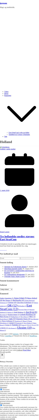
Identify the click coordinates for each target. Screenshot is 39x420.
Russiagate (19, 323)
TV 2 (34, 325)
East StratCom (16, 307)
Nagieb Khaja (4, 319)
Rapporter (7, 95)
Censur (12, 302)
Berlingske (18, 300)
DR (12, 305)
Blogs (6, 93)
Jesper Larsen (4, 232)
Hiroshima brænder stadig (13, 269)
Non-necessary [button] (5, 403)
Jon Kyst (31, 312)
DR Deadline (22, 306)
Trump (24, 325)
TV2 (29, 325)
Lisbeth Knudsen (28, 314)
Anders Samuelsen (7, 298)
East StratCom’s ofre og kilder (19, 132)
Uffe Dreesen (12, 328)
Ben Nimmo (7, 300)
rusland (12, 323)
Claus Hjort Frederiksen (25, 302)
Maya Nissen (25, 316)
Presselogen (19, 321)
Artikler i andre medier (7, 149)
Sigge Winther (28, 323)
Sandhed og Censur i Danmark (19, 134)
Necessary (6, 389)
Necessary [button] (3, 387)
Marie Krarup (5, 316)
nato (12, 319)
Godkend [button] (19, 350)
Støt (5, 136)
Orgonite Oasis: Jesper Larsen (14, 276)
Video (6, 92)
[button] (21, 131)
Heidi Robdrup (19, 312)
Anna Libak (20, 298)
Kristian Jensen (13, 314)
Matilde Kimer (15, 316)
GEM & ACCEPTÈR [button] (7, 419)
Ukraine (24, 327)
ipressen (3, 3)
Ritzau (25, 321)
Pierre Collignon (8, 321)
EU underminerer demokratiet (14, 274)
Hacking (10, 312)
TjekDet (16, 325)
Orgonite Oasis (23, 319)
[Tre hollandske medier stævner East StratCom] (4, 147)
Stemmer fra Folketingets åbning (15, 267)
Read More (27, 350)
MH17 (32, 316)
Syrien (8, 325)
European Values (24, 309)
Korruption (3, 314)
